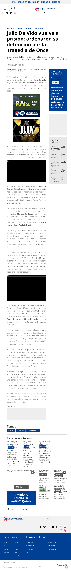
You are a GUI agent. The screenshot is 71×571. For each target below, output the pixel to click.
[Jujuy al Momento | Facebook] (3, 13)
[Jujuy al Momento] (16, 520)
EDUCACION (29, 542)
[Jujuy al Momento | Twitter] (7, 13)
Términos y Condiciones (9, 562)
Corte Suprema (33, 430)
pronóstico (43, 474)
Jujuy (5, 542)
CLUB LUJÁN (43, 490)
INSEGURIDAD (30, 549)
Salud (48, 2)
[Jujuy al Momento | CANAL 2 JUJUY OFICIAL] (57, 527)
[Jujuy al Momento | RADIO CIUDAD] (65, 530)
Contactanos (52, 549)
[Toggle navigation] (5, 9)
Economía (21, 2)
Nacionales (7, 546)
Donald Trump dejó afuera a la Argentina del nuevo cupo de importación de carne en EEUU (45, 456)
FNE (59, 2)
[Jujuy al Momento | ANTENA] (61, 527)
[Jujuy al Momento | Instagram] (11, 13)
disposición (43, 446)
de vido (10, 430)
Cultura (54, 2)
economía (26, 446)
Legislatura (59, 474)
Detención (20, 430)
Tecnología (18, 556)
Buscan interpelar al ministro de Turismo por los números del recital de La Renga (60, 483)
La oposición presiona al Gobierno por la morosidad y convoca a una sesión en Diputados (13, 459)
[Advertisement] (26, 413)
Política (13, 2)
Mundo (43, 2)
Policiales (35, 2)
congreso (10, 448)
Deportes (28, 2)
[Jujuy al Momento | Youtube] (27, 14)
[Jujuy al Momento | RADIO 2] (61, 530)
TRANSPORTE (30, 546)
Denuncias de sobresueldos (18, 487)
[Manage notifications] (66, 566)
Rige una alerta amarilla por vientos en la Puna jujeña (45, 481)
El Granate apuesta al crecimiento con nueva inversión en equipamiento (44, 498)
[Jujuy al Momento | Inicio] (65, 537)
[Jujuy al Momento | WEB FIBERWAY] (65, 527)
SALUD (28, 552)
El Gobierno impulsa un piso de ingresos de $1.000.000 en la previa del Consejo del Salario (57, 97)
